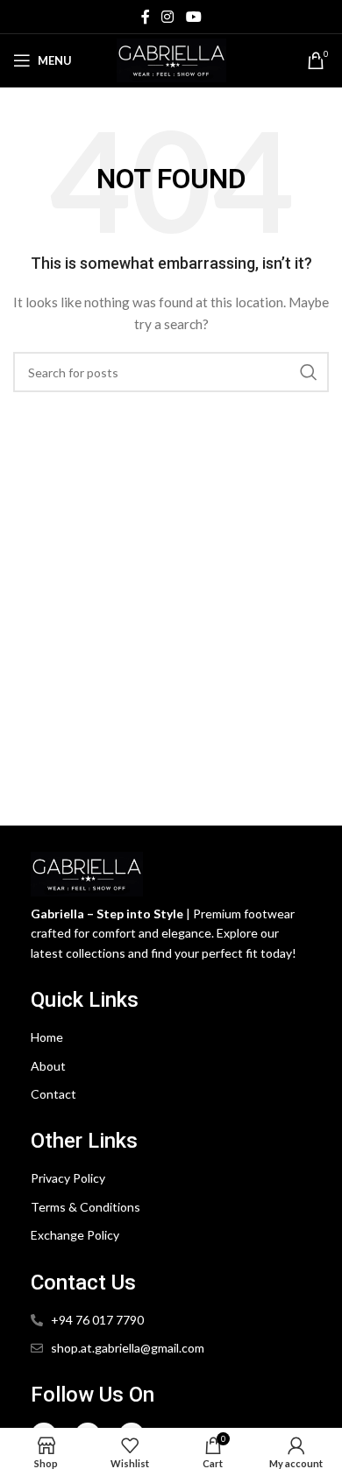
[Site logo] (171, 59)
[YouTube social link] (193, 17)
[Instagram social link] (168, 17)
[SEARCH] (309, 372)
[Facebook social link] (145, 17)
